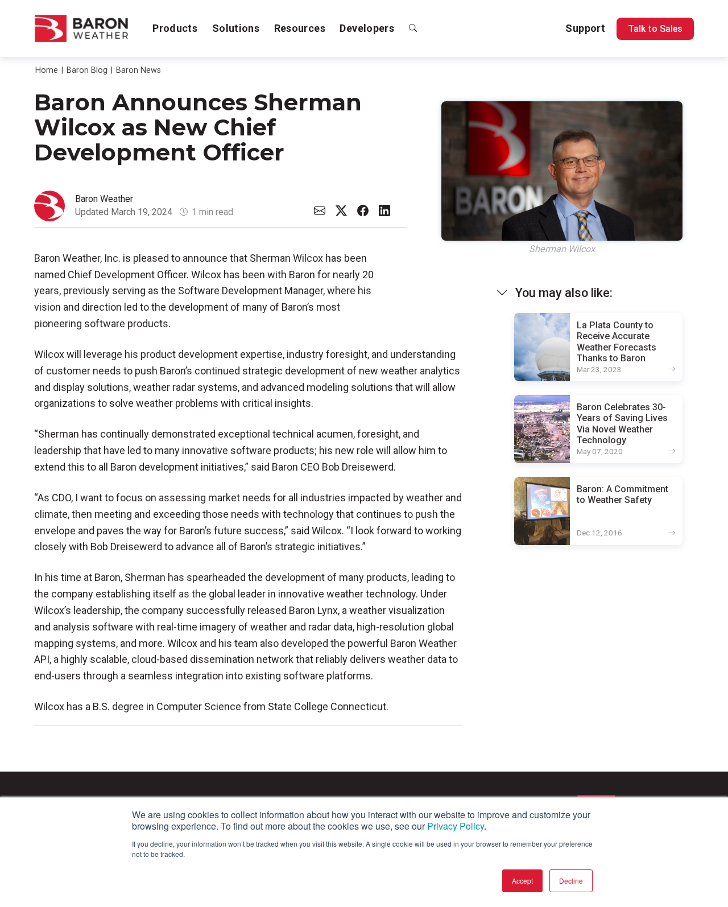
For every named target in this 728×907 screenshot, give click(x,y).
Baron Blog (87, 70)
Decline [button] (571, 880)
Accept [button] (522, 880)
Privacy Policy (455, 825)
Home (46, 70)
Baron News (138, 70)
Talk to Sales (655, 28)
